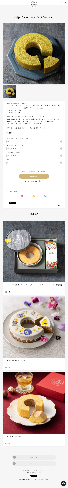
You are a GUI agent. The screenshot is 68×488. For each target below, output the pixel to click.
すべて (12, 196)
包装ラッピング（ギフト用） (15, 146)
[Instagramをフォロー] (34, 463)
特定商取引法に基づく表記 (34, 472)
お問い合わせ (27, 470)
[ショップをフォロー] (34, 457)
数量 (7, 160)
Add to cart (34, 176)
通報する (60, 205)
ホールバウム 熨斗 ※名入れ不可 (17, 138)
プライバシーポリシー (39, 470)
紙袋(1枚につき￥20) (13, 153)
